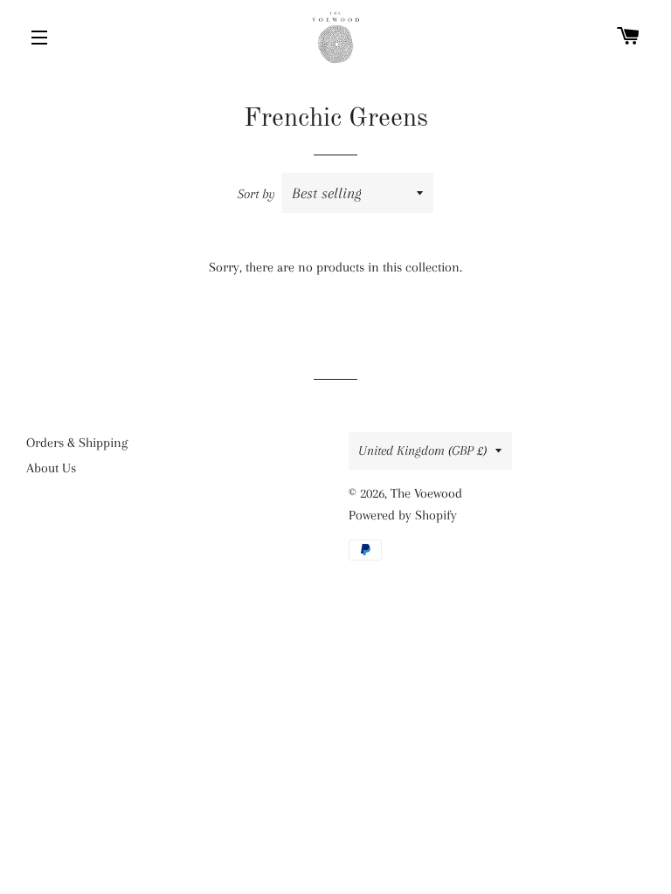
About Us (51, 468)
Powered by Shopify (403, 515)
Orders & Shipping (77, 442)
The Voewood (426, 493)
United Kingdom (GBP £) (422, 450)
